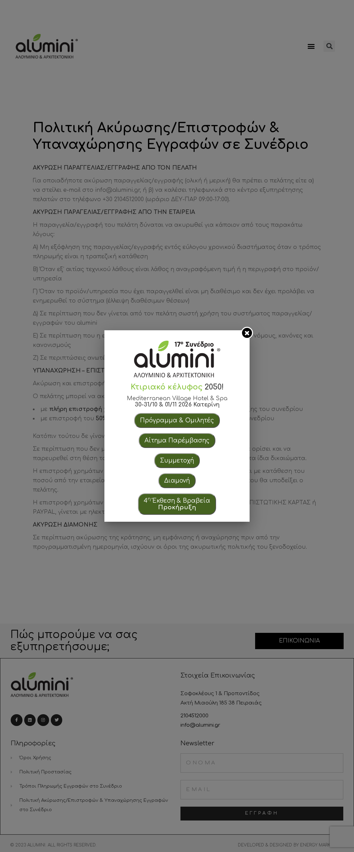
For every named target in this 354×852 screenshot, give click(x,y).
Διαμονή (177, 480)
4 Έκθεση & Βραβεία (177, 503)
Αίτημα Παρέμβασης (177, 440)
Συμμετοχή (177, 460)
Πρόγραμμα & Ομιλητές (177, 420)
